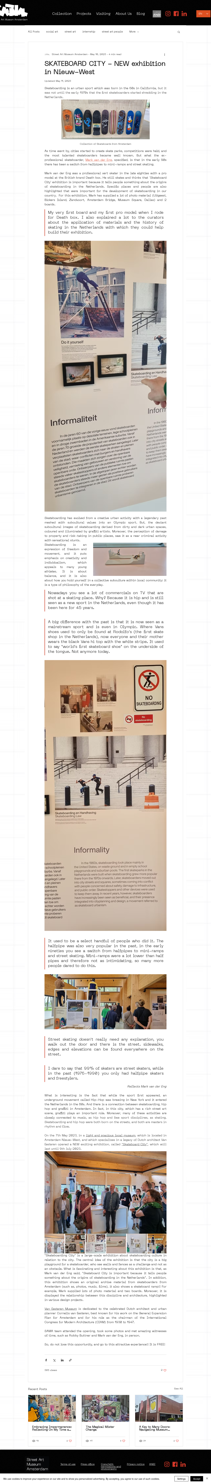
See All (178, 1389)
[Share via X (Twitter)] (54, 1360)
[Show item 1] (54, 1243)
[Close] (207, 1478)
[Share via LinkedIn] (62, 1360)
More (132, 32)
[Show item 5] (137, 1243)
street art (70, 32)
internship (88, 32)
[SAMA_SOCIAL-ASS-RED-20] (168, 13)
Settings (181, 1478)
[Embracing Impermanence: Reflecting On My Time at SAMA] (52, 1408)
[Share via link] (70, 1360)
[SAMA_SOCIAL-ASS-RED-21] (176, 13)
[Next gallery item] (163, 1192)
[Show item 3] (96, 1243)
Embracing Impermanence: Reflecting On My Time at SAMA (52, 1428)
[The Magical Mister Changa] (105, 1408)
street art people (112, 32)
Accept (196, 1478)
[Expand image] (105, 1192)
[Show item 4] (116, 1243)
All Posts (34, 32)
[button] (178, 31)
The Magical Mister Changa (100, 1428)
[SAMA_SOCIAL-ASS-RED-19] (184, 13)
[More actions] (164, 54)
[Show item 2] (75, 1243)
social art (52, 32)
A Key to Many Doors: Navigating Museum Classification (154, 1428)
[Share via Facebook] (46, 1360)
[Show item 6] (157, 1243)
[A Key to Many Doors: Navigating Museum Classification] (159, 1408)
